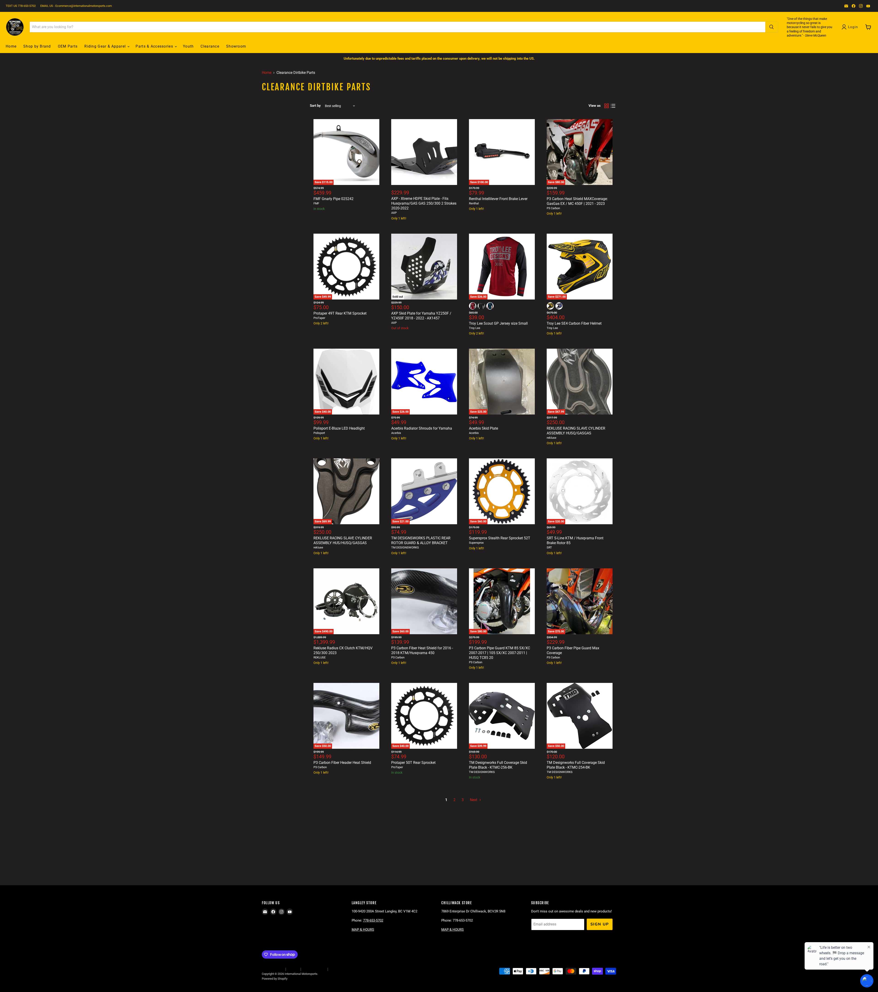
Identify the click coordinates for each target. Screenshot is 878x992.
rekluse (551, 437)
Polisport (319, 433)
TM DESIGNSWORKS (405, 547)
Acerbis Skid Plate (483, 428)
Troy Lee (474, 328)
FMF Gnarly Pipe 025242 (333, 199)
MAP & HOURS (363, 930)
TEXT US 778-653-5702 (21, 6)
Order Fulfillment (272, 969)
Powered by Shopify (274, 978)
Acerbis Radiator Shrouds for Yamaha (421, 428)
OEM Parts (68, 46)
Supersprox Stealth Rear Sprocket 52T (499, 538)
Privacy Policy (339, 969)
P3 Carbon (553, 208)
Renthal (474, 203)
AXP (394, 212)
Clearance (210, 46)
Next (474, 800)
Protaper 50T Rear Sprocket (413, 762)
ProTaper (319, 318)
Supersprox (476, 542)
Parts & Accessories (155, 46)
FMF (316, 203)
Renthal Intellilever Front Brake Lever (498, 199)
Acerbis (396, 433)
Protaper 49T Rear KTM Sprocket (340, 313)
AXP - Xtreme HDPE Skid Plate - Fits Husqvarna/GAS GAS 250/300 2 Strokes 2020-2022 (423, 203)
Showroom (236, 46)
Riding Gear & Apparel (105, 46)
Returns (293, 969)
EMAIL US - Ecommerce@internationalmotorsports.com (76, 6)
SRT (549, 547)
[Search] (771, 27)
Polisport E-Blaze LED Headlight (339, 428)
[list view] (613, 106)
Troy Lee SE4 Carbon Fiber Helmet (574, 323)
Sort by (315, 106)
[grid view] (606, 106)
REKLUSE (319, 657)
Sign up (599, 924)
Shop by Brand (37, 46)
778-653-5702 (373, 920)
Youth (188, 46)
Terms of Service (314, 969)
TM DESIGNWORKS (482, 772)
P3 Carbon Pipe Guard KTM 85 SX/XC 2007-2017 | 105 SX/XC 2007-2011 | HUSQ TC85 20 (499, 653)
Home (11, 46)
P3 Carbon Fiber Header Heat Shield (342, 762)
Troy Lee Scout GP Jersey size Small (498, 323)
